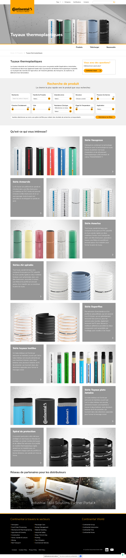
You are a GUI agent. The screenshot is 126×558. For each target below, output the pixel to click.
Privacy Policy (33, 550)
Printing (37, 538)
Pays (57, 2)
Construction (15, 535)
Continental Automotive (90, 527)
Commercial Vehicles (42, 543)
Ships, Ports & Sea (41, 535)
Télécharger (94, 47)
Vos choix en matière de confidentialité (68, 556)
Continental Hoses (89, 532)
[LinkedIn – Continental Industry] (107, 549)
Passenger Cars (40, 525)
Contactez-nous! (91, 71)
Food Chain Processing (18, 527)
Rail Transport (16, 543)
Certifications (77, 2)
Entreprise (67, 2)
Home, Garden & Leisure (19, 538)
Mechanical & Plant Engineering (21, 530)
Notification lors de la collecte (51, 556)
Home (12, 53)
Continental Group (89, 525)
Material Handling (40, 530)
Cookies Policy (23, 550)
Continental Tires (88, 530)
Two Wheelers (40, 540)
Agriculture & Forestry (18, 532)
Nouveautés (111, 47)
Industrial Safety (40, 532)
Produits (79, 47)
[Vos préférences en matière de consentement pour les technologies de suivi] (123, 555)
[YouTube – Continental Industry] (112, 549)
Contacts (86, 2)
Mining (13, 540)
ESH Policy (42, 550)
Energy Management (41, 527)
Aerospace (14, 525)
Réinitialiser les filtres (106, 117)
